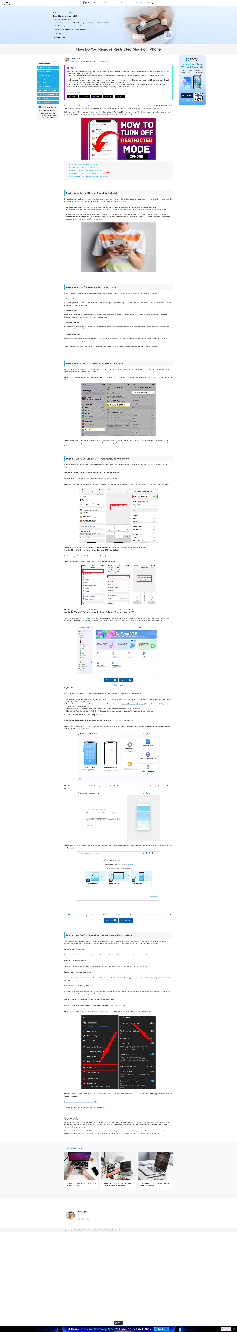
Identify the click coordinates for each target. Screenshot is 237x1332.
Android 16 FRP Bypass (139, 3)
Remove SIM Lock (43, 83)
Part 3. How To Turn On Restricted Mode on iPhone (85, 170)
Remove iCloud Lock (44, 75)
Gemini (97, 96)
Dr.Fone (118, 915)
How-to (69, 1230)
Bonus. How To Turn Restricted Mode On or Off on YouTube (88, 176)
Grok (121, 96)
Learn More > (59, 33)
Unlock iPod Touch (43, 102)
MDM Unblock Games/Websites (47, 94)
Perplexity (85, 96)
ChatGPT (73, 96)
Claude (109, 96)
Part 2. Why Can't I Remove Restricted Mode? (83, 167)
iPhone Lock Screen (44, 71)
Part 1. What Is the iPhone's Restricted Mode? (83, 164)
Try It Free (109, 680)
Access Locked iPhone (45, 67)
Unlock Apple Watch (44, 98)
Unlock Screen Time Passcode (47, 90)
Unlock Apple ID (43, 79)
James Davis (75, 58)
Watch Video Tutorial (60, 37)
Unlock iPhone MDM (44, 87)
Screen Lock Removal (90, 61)
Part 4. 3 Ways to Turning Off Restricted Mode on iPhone (87, 173)
